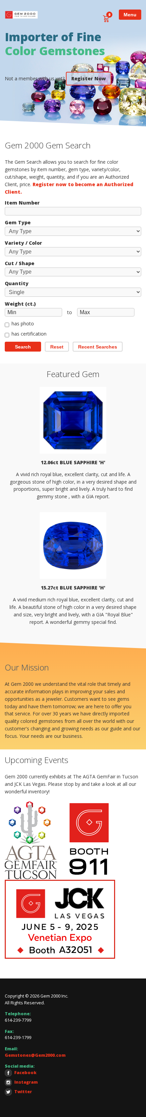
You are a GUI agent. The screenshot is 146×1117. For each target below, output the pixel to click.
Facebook (25, 1072)
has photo (23, 324)
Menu (130, 14)
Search (23, 347)
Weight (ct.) (20, 304)
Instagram (26, 1082)
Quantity (17, 283)
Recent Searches (97, 347)
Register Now (88, 78)
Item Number (22, 202)
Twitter (23, 1092)
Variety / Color (23, 243)
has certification (29, 334)
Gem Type (18, 222)
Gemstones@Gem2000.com (35, 1055)
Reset (56, 347)
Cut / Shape (19, 263)
